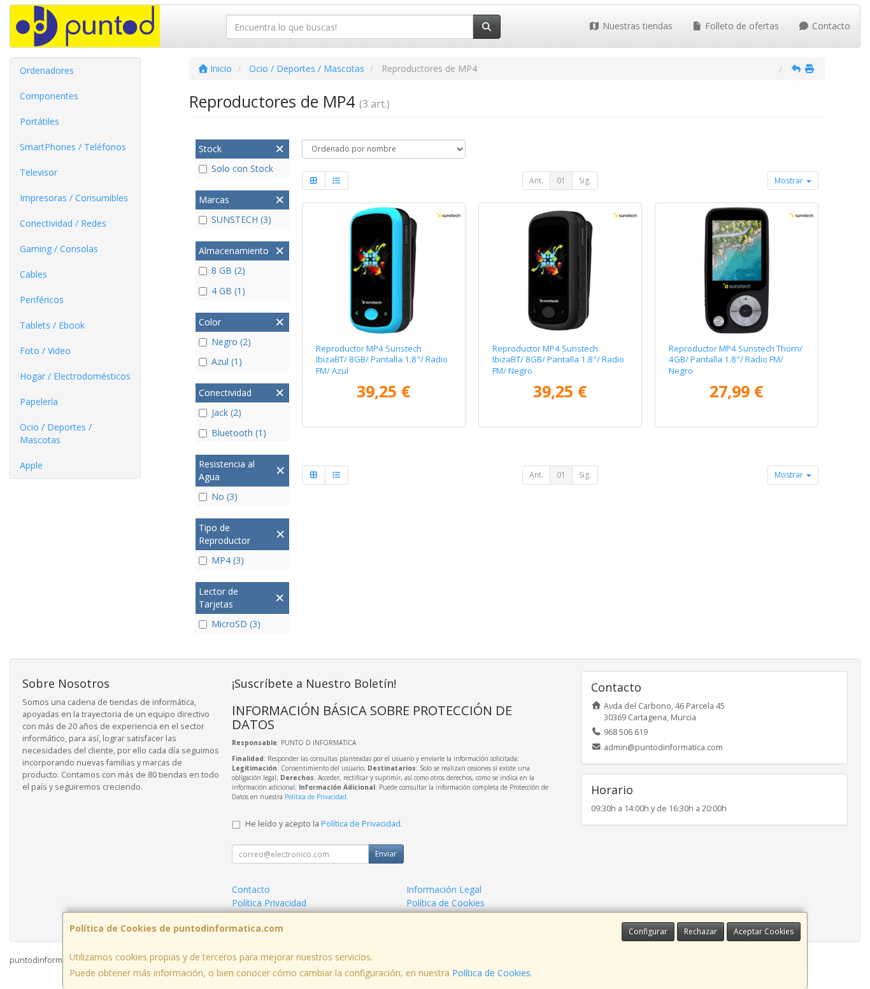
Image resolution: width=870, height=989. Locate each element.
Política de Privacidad (315, 796)
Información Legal (443, 889)
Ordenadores (47, 70)
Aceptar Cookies (764, 931)
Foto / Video (45, 351)
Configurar (648, 931)
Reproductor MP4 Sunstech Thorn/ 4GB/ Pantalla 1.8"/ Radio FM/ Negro (735, 359)
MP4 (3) (227, 560)
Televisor (38, 172)
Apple (31, 465)
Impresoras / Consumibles (74, 198)
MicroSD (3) (235, 624)
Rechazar (700, 931)
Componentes (49, 96)
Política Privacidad (269, 903)
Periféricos (42, 300)
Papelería (39, 401)
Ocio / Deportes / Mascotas (56, 433)
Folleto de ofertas (740, 26)
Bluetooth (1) (238, 433)
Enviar (386, 853)
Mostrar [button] (789, 180)
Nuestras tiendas (636, 26)
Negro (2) (231, 342)
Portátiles (39, 121)
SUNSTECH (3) (241, 219)
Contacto (829, 26)
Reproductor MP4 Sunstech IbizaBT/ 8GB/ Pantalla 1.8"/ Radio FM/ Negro (558, 359)
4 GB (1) (228, 291)
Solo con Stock (242, 168)
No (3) (224, 496)
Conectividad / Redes (63, 223)
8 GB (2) (228, 270)
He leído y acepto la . (324, 823)
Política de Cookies (491, 973)
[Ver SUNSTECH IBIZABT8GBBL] (383, 270)
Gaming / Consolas (59, 249)
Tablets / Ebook (52, 325)
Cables (33, 274)
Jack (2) (226, 412)
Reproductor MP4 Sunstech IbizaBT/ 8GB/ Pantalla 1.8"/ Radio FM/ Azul (382, 359)
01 (561, 180)
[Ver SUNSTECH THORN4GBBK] (736, 270)
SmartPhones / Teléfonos (73, 147)
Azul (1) (226, 361)
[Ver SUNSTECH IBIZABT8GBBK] (560, 270)
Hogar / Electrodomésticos (75, 376)
